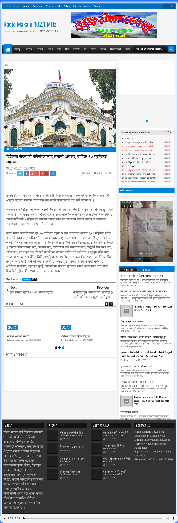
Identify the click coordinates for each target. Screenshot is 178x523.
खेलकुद (103, 48)
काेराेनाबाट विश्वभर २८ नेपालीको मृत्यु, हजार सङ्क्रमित (143, 291)
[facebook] (172, 6)
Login (17, 6)
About (26, 6)
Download (38, 6)
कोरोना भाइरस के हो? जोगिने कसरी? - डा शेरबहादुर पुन (143, 337)
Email (87, 173)
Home (8, 6)
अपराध (50, 48)
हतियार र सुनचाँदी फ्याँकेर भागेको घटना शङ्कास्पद (141, 275)
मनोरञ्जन (76, 48)
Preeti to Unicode (82, 6)
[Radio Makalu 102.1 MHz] (7, 48)
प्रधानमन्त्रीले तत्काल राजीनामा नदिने (136, 366)
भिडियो (127, 48)
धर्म (85, 48)
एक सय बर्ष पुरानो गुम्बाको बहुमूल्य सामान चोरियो (114, 472)
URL (109, 173)
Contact (98, 6)
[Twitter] (166, 6)
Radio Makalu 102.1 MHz (29, 23)
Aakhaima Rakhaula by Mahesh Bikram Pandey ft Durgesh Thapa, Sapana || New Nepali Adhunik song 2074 (146, 354)
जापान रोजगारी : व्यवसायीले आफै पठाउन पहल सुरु (115, 433)
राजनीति (29, 48)
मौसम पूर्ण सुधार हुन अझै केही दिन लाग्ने (116, 459)
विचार (59, 48)
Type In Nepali (53, 6)
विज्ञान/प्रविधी (115, 48)
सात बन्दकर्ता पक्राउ (129, 412)
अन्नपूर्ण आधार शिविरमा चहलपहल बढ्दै (113, 446)
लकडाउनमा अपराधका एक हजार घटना (136, 381)
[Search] (171, 49)
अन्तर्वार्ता (40, 48)
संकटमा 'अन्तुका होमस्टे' (18, 336)
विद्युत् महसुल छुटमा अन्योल (131, 321)
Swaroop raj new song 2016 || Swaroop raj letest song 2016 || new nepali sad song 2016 (152, 400)
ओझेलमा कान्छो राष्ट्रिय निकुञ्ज (75, 336)
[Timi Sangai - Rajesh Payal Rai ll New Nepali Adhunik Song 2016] (126, 310)
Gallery (66, 6)
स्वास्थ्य (93, 48)
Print (99, 173)
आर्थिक (29, 279)
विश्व (67, 48)
